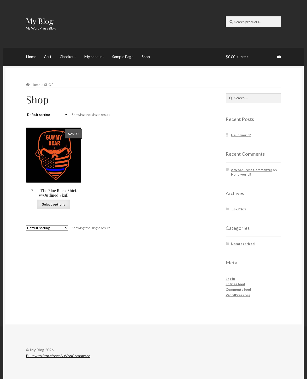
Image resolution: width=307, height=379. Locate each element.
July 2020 (238, 209)
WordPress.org (238, 295)
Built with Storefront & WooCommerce (58, 355)
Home (31, 56)
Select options (53, 204)
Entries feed (235, 284)
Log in (230, 279)
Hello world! (241, 135)
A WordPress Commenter (251, 170)
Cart (47, 56)
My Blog (39, 21)
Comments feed (238, 289)
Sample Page (122, 56)
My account (94, 56)
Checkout (68, 56)
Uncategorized (243, 244)
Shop (146, 56)
